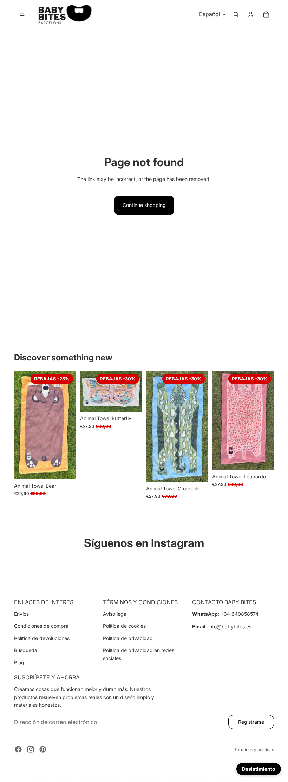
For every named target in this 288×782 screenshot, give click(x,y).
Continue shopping (144, 205)
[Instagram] (30, 749)
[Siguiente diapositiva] (68, 424)
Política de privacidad (128, 638)
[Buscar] (236, 14)
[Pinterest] (43, 749)
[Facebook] (18, 749)
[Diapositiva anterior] (22, 424)
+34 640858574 (239, 614)
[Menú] (22, 14)
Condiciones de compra (41, 626)
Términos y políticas (254, 749)
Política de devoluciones (42, 638)
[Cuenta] (250, 14)
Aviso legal (115, 614)
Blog (19, 662)
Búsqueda (25, 650)
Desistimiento (258, 769)
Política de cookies (124, 626)
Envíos (21, 614)
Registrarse (251, 722)
